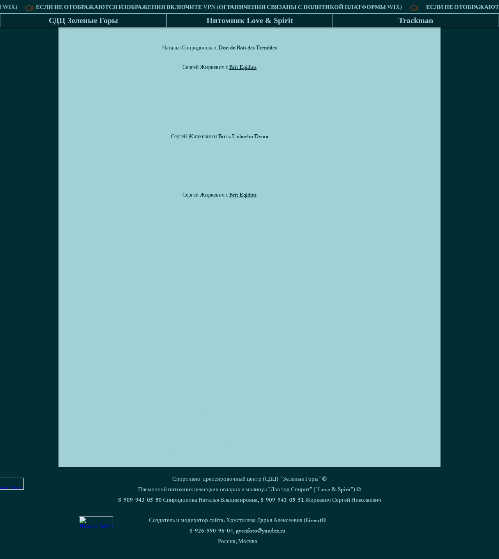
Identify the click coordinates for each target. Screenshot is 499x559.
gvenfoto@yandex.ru (260, 531)
